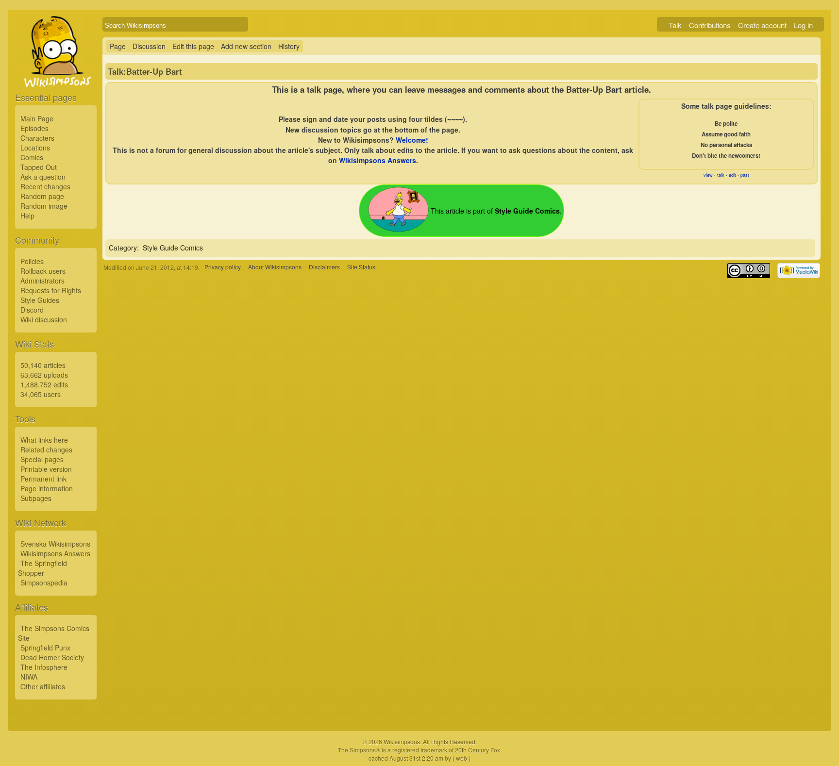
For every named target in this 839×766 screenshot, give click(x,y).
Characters (37, 138)
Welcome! (412, 140)
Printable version (46, 469)
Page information (46, 488)
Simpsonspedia (43, 582)
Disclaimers (324, 267)
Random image (43, 206)
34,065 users (40, 394)
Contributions (710, 25)
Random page (42, 196)
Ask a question (43, 177)
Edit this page (193, 46)
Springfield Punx (45, 647)
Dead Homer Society (52, 657)
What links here (44, 440)
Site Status (361, 267)
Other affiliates (42, 686)
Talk (675, 25)
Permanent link (43, 478)
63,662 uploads (44, 375)
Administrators (42, 280)
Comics (31, 157)
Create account (762, 25)
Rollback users (43, 271)
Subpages (35, 498)
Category (123, 247)
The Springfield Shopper (42, 568)
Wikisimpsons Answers (55, 553)
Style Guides (39, 300)
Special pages (42, 459)
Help (27, 215)
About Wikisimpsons (275, 267)
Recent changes (45, 186)
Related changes (46, 449)
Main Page (36, 118)
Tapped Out (38, 167)
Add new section (246, 46)
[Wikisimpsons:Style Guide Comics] (398, 229)
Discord (32, 310)
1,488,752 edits (44, 384)
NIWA (28, 677)
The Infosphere (43, 667)
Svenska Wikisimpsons (55, 544)
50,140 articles (43, 365)
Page (118, 46)
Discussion (149, 46)
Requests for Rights (50, 290)
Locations (35, 147)
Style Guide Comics (173, 247)
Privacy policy (222, 267)
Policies (32, 261)
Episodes (34, 128)
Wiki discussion (43, 319)
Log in (803, 25)
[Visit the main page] (56, 73)
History (289, 46)
